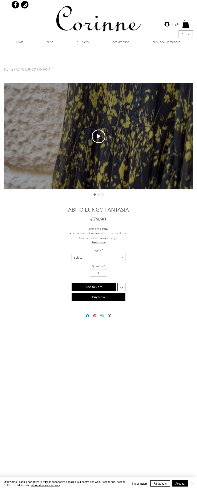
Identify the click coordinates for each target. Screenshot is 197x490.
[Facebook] (15, 4)
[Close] (192, 483)
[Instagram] (24, 4)
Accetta (179, 483)
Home (8, 69)
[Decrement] (92, 273)
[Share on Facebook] (87, 315)
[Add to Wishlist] (121, 287)
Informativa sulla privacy (45, 485)
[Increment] (104, 273)
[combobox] (98, 257)
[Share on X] (109, 315)
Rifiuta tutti (160, 483)
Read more (99, 242)
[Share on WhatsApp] (102, 315)
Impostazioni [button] (139, 483)
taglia (98, 250)
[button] (185, 24)
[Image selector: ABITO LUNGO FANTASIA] (95, 194)
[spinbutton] (98, 273)
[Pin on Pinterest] (95, 315)
